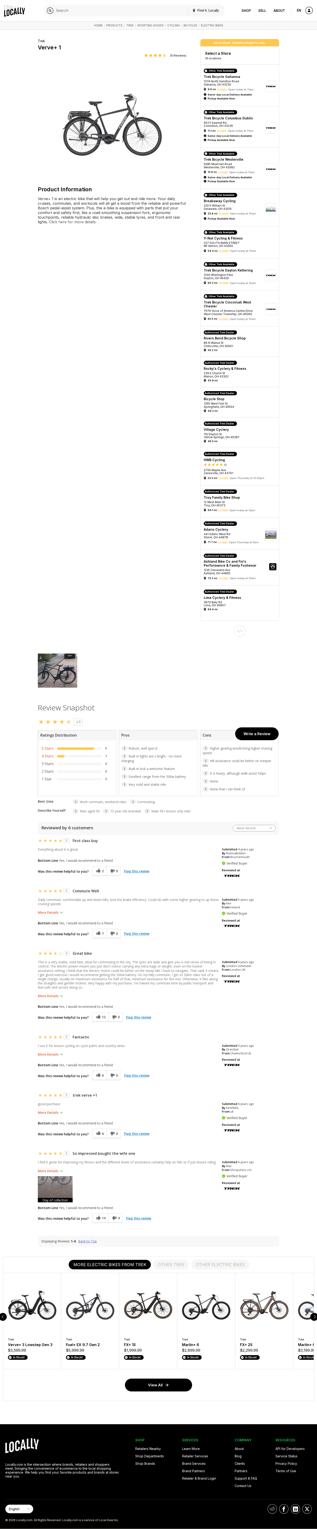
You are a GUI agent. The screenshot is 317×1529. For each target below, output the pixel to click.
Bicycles (190, 25)
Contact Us (243, 1486)
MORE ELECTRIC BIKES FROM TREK (109, 1264)
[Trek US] (232, 875)
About (279, 11)
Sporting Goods (150, 25)
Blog (238, 1456)
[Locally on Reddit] (272, 1509)
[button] (241, 86)
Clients (240, 1463)
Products (114, 25)
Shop (246, 11)
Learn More (191, 1449)
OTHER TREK (171, 1264)
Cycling (173, 25)
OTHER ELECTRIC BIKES (220, 1264)
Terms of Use (285, 1471)
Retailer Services (195, 1456)
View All (155, 1385)
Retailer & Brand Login (199, 1478)
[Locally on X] (307, 1509)
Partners (241, 1471)
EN (299, 10)
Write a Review (256, 733)
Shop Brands (145, 1463)
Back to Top (87, 1241)
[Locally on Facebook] (283, 1509)
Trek (130, 25)
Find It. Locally (207, 10)
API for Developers (290, 1449)
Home (98, 25)
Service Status (286, 1456)
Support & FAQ (246, 1478)
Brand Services (194, 1463)
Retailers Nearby (148, 1449)
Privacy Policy (286, 1463)
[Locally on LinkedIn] (295, 1509)
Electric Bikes (212, 25)
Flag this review (136, 871)
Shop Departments (149, 1456)
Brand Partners (193, 1471)
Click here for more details (72, 222)
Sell (262, 11)
